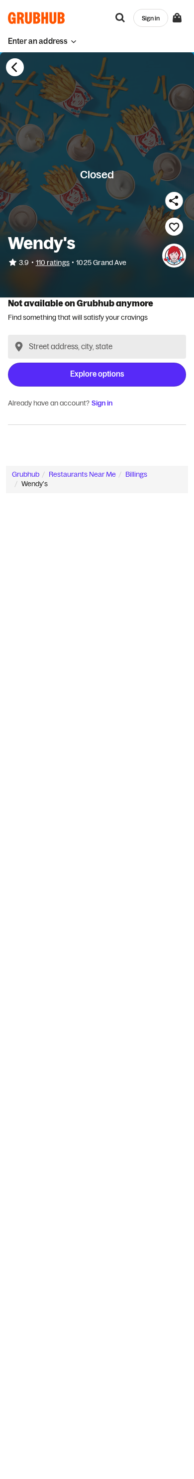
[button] (42, 41)
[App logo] (36, 18)
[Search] (120, 18)
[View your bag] (177, 18)
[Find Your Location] (19, 347)
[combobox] (97, 347)
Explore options (97, 374)
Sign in (102, 403)
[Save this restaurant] (174, 227)
